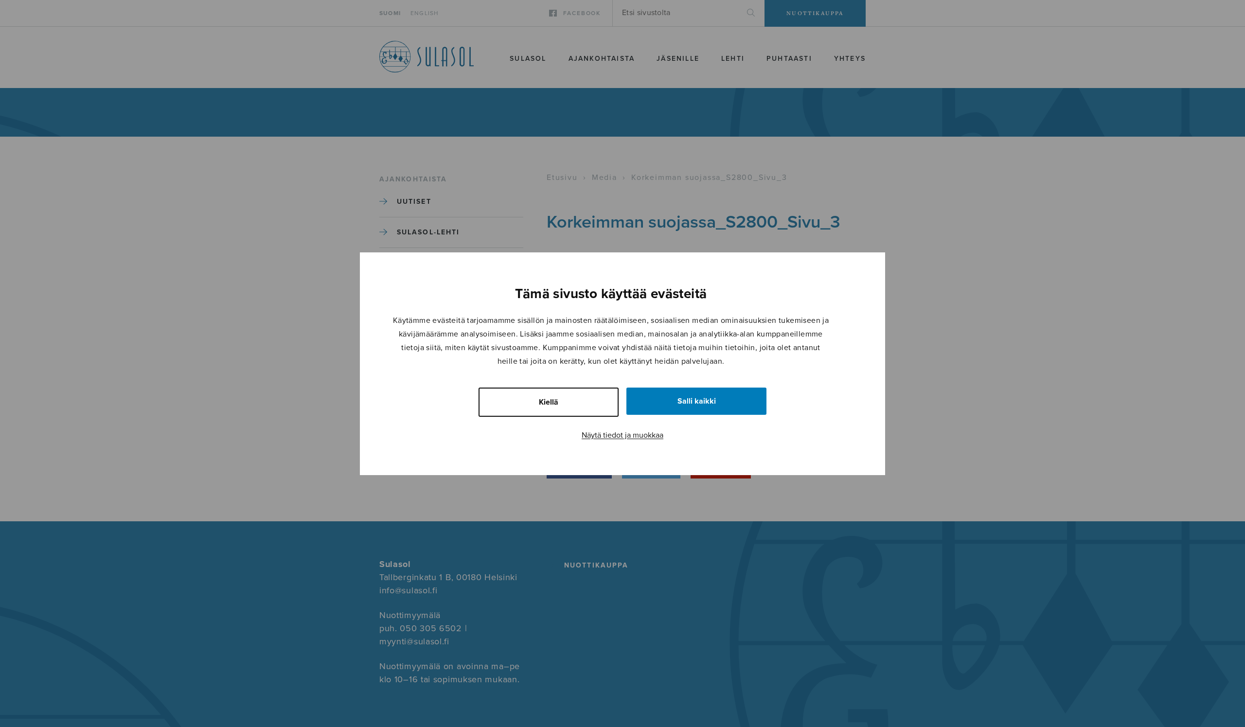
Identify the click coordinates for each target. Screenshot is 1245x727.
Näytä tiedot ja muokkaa (622, 435)
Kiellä (548, 402)
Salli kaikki (696, 401)
